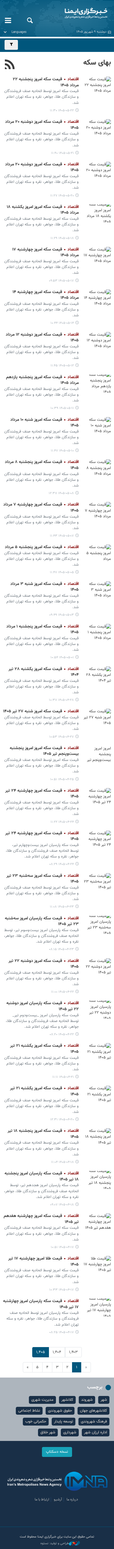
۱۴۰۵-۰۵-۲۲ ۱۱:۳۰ (62, 110)
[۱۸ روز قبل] (97, 86)
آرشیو (58, 1499)
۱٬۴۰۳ (73, 1352)
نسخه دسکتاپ (57, 1452)
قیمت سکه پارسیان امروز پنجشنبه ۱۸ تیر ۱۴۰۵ (42, 1176)
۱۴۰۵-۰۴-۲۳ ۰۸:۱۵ (61, 949)
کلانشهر (67, 1400)
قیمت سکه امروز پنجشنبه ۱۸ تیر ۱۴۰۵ (43, 1134)
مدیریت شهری (42, 1400)
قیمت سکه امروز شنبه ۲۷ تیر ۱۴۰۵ (41, 711)
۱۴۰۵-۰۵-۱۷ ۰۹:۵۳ (61, 280)
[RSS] (10, 65)
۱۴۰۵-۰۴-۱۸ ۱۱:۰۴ (62, 1162)
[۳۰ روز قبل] (97, 426)
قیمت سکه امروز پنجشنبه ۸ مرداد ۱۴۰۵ (42, 465)
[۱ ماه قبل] (97, 468)
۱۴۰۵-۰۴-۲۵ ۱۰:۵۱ (62, 779)
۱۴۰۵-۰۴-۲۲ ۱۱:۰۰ (62, 992)
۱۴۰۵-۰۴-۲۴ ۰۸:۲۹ (61, 864)
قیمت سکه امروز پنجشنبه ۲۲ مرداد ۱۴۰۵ (46, 82)
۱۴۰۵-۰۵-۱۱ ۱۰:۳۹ (62, 408)
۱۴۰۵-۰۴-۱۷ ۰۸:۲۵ (61, 1332)
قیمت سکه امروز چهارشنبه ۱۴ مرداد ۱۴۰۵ (45, 295)
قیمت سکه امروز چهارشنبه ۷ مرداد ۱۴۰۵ (41, 507)
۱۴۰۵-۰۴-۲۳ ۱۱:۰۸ (62, 906)
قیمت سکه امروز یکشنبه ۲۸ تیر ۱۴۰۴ (44, 672)
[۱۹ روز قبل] (97, 128)
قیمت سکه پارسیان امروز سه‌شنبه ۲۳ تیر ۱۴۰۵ (42, 921)
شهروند (87, 1400)
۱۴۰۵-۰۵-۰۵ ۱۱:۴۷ (62, 572)
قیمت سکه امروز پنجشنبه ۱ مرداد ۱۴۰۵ (42, 629)
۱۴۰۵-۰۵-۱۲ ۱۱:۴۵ (62, 365)
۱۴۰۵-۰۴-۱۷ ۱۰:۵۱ (62, 1247)
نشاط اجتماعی (29, 1411)
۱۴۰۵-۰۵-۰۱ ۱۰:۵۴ (62, 657)
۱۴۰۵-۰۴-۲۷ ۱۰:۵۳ (61, 736)
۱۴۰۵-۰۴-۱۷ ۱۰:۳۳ (61, 1289)
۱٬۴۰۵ (40, 1352)
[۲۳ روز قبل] (97, 256)
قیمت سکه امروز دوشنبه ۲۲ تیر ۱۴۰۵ (44, 964)
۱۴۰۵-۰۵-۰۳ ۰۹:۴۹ (61, 615)
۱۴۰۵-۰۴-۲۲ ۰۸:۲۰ (62, 1034)
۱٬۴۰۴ (57, 1352)
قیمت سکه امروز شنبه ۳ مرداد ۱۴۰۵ (44, 587)
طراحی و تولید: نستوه (54, 1543)
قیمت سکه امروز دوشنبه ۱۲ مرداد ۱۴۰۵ (42, 337)
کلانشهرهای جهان (93, 1411)
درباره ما (72, 1499)
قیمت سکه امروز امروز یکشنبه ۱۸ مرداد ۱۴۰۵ (43, 210)
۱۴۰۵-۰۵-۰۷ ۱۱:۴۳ (62, 535)
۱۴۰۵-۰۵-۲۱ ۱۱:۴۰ (62, 153)
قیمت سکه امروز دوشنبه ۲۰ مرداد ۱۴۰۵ (42, 125)
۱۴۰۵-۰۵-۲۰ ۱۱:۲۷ (62, 195)
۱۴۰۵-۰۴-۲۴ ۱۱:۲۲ (62, 822)
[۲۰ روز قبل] (97, 171)
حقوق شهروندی (60, 1411)
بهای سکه (97, 63)
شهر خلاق (47, 1432)
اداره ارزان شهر (95, 1432)
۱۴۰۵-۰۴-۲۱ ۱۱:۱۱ (63, 1077)
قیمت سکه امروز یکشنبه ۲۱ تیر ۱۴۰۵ (44, 1049)
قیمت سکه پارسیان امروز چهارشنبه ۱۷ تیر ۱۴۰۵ (41, 1304)
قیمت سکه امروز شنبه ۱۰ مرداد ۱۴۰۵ (44, 423)
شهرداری (69, 1432)
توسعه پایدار (63, 1422)
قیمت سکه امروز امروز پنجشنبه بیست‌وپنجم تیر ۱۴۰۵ (44, 751)
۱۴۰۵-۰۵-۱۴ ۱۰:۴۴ (62, 323)
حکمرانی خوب (35, 1422)
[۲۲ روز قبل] (97, 213)
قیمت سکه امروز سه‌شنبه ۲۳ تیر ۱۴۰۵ (42, 879)
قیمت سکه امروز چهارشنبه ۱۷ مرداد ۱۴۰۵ (45, 252)
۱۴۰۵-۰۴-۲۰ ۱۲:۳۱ (62, 1119)
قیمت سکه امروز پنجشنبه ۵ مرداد (42, 547)
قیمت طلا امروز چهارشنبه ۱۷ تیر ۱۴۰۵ (43, 1261)
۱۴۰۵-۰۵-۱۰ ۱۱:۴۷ (62, 450)
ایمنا (76, 14)
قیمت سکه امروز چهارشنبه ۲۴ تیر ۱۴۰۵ (42, 793)
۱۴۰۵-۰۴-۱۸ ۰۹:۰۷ (62, 1204)
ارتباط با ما (42, 1499)
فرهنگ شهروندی (94, 1422)
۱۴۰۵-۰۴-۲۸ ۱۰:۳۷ (61, 700)
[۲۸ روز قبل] (97, 341)
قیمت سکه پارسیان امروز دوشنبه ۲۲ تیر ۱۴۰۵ (42, 1006)
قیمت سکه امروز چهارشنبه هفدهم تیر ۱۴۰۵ (41, 1219)
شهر (104, 1400)
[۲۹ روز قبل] (97, 384)
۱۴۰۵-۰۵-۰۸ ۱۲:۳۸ (61, 493)
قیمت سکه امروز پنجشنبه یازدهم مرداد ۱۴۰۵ (42, 380)
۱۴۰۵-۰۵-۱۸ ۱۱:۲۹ (62, 238)
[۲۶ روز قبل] (97, 298)
